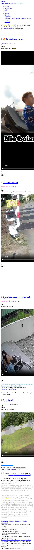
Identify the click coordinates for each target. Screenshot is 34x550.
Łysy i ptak (8, 400)
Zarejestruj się (19, 3)
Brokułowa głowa (8, 28)
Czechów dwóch (10, 182)
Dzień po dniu (16, 18)
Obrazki (7, 13)
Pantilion (3, 43)
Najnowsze (8, 18)
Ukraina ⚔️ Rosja (8, 25)
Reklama (17, 521)
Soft (6, 10)
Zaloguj (11, 3)
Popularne (8, 17)
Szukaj (7, 3)
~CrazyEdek (4, 404)
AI (5, 11)
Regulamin (4, 521)
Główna (7, 6)
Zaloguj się (4, 389)
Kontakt (11, 521)
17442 (7, 469)
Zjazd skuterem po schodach (17, 297)
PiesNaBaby (4, 186)
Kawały (7, 15)
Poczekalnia (8, 8)
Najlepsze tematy (25, 18)
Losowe (7, 20)
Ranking (7, 22)
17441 (11, 469)
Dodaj (2, 3)
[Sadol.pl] (3, 1)
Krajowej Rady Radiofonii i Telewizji (19, 475)
